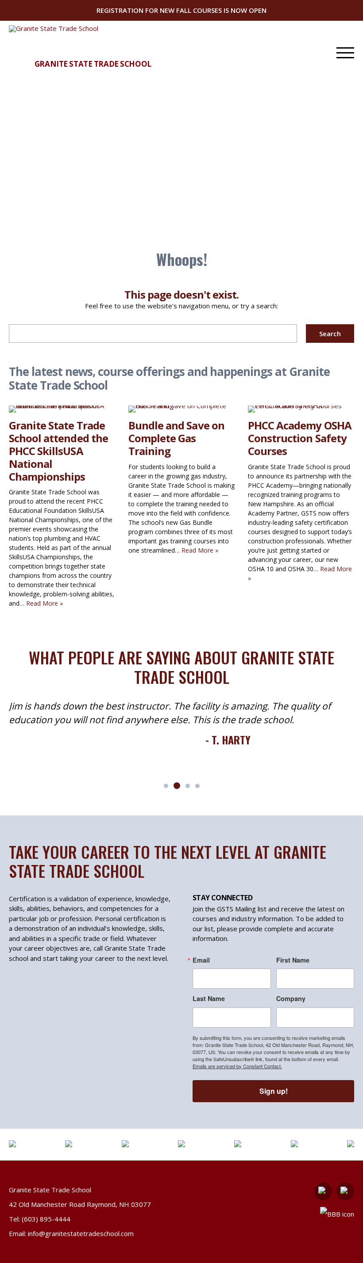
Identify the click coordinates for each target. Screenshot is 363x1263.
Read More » (44, 603)
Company (290, 998)
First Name (292, 960)
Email (201, 960)
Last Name (209, 998)
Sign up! (273, 1091)
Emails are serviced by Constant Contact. (237, 1066)
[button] (166, 786)
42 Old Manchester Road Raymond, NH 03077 (80, 1204)
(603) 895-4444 (46, 1218)
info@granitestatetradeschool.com (81, 1233)
